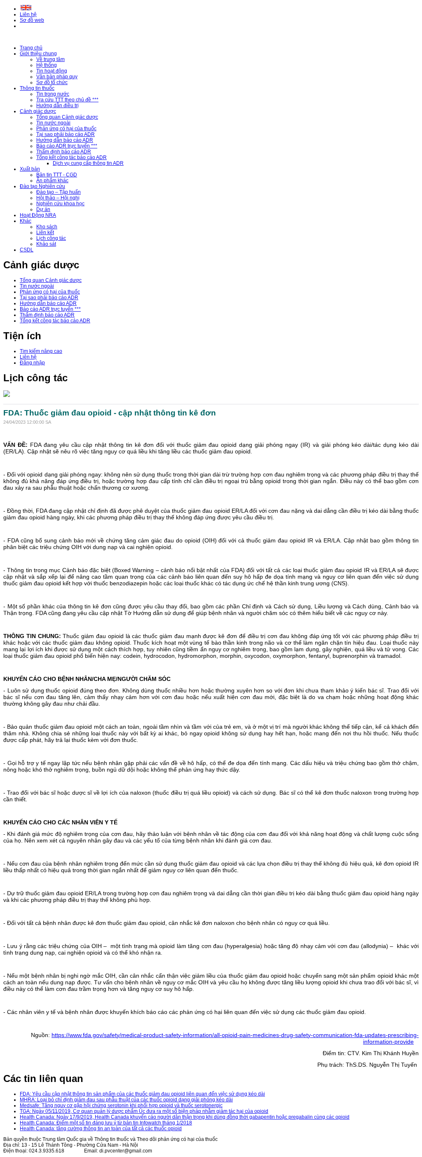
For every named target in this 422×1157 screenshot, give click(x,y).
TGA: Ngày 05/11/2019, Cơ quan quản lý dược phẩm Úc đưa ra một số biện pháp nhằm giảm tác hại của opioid (144, 1111)
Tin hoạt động (51, 71)
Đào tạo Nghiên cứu (42, 186)
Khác (25, 221)
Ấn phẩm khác (52, 180)
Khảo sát (46, 244)
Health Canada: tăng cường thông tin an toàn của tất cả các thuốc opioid (101, 1128)
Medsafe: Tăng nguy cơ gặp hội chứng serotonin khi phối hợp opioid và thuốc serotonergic (121, 1105)
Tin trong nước (52, 94)
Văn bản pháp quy (56, 77)
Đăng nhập (32, 363)
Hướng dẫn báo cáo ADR (64, 140)
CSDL (26, 250)
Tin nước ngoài (53, 123)
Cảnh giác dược (38, 111)
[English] (26, 9)
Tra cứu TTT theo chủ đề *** (67, 100)
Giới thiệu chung (38, 53)
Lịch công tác (51, 238)
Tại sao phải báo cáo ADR (65, 134)
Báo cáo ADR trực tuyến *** (66, 146)
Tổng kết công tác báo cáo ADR (71, 157)
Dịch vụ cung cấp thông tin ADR (88, 163)
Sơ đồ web (32, 20)
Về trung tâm (50, 59)
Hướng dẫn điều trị (57, 105)
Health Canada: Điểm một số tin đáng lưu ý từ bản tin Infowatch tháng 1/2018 (106, 1123)
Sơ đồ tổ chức (52, 82)
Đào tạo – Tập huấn (58, 192)
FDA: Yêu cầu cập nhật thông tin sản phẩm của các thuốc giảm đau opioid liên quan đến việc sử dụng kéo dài (142, 1094)
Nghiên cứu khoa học (60, 204)
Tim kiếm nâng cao (41, 351)
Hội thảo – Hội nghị (58, 198)
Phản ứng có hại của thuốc (66, 128)
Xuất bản (30, 169)
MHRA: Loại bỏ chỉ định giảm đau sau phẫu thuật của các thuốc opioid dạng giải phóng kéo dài (126, 1100)
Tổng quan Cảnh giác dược (67, 117)
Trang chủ (31, 48)
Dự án (43, 209)
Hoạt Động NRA (38, 215)
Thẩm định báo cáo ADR (63, 152)
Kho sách (46, 227)
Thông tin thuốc (37, 88)
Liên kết (45, 232)
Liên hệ (28, 14)
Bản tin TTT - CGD (56, 175)
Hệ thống (46, 65)
